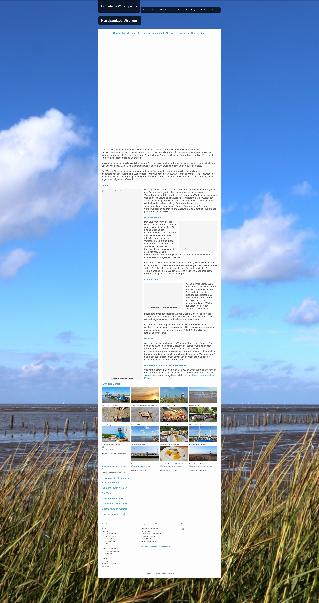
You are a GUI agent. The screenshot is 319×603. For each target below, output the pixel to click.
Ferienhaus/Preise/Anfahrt (162, 10)
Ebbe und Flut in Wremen (114, 591)
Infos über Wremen (111, 586)
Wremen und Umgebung (187, 10)
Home (145, 10)
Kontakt (204, 10)
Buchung (215, 10)
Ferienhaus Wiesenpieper (119, 6)
